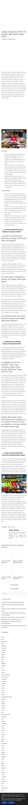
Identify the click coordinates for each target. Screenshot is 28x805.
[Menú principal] (13, 11)
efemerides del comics (6, 696)
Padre (2, 741)
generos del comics (5, 714)
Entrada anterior (14, 585)
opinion (3, 739)
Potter (2, 748)
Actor (2, 637)
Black (2, 659)
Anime (2, 652)
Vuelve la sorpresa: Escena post (5, 561)
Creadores (3, 681)
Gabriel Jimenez (14, 530)
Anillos (2, 643)
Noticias (3, 734)
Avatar (2, 654)
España (3, 39)
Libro (2, 732)
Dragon (3, 694)
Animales (3, 650)
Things (3, 779)
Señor (2, 759)
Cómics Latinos (5, 677)
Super (2, 774)
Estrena (3, 705)
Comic (2, 670)
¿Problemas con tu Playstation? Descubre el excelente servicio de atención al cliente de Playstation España (11, 621)
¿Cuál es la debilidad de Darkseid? (18, 577)
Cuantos (3, 688)
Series (2, 763)
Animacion (3, 645)
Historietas (3, 723)
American (3, 641)
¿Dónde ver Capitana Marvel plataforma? (18, 561)
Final (2, 712)
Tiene (2, 783)
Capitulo (3, 665)
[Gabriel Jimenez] (5, 535)
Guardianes (4, 716)
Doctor (3, 690)
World (2, 790)
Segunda (3, 756)
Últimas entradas (11, 526)
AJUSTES (19, 800)
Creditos (3, 683)
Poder (2, 745)
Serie (2, 761)
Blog (2, 661)
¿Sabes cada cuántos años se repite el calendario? (13, 617)
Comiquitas (4, 679)
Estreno (3, 708)
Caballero (3, 663)
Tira (2, 785)
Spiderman (3, 768)
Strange (3, 772)
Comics (3, 672)
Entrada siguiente (14, 588)
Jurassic (3, 730)
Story (2, 770)
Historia (3, 721)
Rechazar (11, 802)
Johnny (3, 728)
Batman (3, 657)
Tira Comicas (4, 787)
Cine (2, 668)
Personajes (4, 743)
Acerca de (4, 526)
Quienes (3, 752)
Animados (3, 648)
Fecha (2, 710)
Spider (2, 765)
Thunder (3, 781)
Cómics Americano (5, 674)
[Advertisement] (14, 57)
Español (3, 703)
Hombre (3, 725)
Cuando (3, 685)
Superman (3, 776)
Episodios (3, 699)
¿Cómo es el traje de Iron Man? (6, 577)
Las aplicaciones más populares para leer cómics (12, 602)
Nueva (2, 736)
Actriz (2, 639)
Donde (2, 692)
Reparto (3, 754)
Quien (2, 750)
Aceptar (4, 802)
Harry (2, 719)
